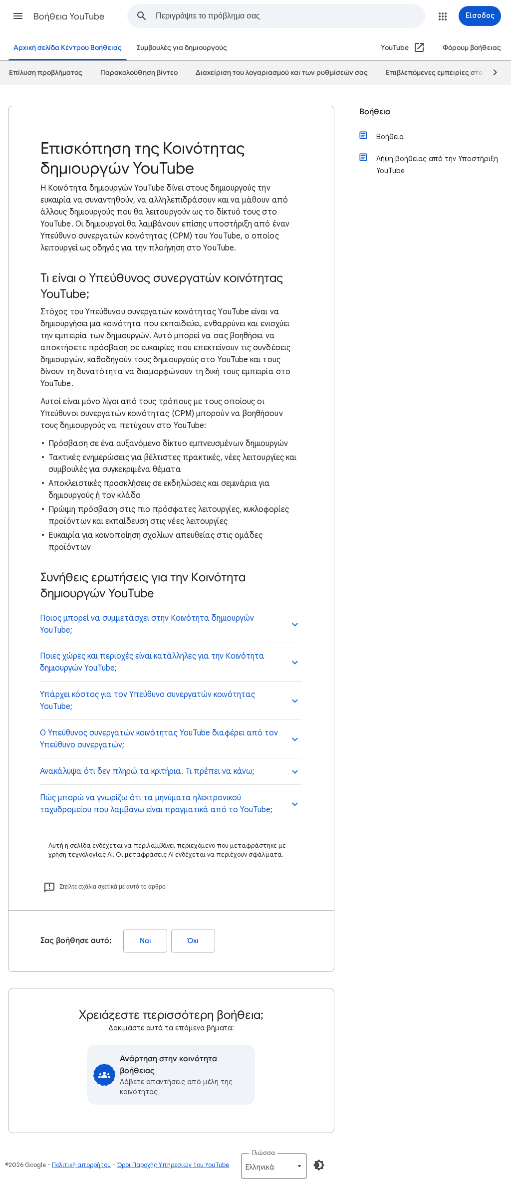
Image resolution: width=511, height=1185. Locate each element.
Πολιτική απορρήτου (81, 1165)
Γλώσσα (263, 1153)
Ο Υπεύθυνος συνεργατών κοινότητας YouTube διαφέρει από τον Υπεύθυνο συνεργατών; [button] (159, 739)
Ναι (145, 941)
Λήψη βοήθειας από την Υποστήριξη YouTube (437, 164)
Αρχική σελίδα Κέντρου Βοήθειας (67, 47)
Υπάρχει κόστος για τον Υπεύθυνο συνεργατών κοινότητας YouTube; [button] (147, 700)
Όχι (193, 941)
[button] (18, 16)
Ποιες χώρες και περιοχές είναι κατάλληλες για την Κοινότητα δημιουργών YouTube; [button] (152, 662)
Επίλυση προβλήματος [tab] (45, 72)
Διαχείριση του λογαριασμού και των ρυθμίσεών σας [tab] (282, 72)
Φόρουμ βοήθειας (472, 47)
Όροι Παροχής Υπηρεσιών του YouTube (173, 1165)
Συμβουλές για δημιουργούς (182, 47)
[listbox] (274, 1166)
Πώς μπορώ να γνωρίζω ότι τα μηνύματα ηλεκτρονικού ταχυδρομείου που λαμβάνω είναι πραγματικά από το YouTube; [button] (156, 804)
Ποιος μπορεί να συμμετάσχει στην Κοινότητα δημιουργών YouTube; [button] (147, 624)
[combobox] (290, 15)
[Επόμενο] (490, 73)
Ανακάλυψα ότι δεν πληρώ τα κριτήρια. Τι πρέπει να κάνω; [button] (147, 771)
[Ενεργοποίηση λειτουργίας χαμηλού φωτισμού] (319, 1165)
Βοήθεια (374, 112)
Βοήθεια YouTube (68, 16)
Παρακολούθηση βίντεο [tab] (139, 72)
